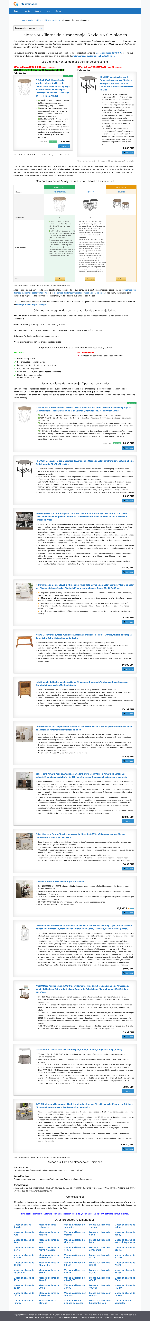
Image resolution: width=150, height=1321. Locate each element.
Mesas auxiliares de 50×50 (99, 1271)
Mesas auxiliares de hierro (24, 1248)
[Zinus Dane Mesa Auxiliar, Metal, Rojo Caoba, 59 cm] (24, 889)
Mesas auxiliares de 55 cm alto (49, 1263)
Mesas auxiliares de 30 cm (49, 1286)
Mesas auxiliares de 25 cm (24, 1286)
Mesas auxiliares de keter (49, 1241)
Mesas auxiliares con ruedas (100, 1294)
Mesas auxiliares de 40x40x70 (74, 1279)
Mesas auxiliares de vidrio (125, 1225)
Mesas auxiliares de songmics (74, 1225)
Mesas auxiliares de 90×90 (24, 1263)
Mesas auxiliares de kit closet (74, 1241)
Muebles (31, 20)
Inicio (16, 20)
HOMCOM (90, 192)
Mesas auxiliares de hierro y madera (49, 1248)
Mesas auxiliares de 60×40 (74, 1263)
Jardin (27, 11)
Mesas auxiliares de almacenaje (99, 1248)
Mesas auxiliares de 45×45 (99, 1279)
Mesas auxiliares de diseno (24, 1256)
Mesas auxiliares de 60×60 (99, 1263)
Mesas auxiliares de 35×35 (125, 1271)
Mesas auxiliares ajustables (123, 1301)
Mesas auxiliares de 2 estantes (49, 1294)
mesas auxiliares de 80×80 (108, 53)
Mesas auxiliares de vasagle (99, 1225)
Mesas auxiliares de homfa (74, 1248)
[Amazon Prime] (131, 908)
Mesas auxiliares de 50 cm (49, 1271)
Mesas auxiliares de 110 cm (125, 1286)
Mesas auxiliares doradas (22, 1225)
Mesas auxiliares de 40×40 (49, 1279)
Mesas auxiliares (52, 20)
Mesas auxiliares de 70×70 (125, 1263)
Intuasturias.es (28, 4)
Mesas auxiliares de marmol (74, 1233)
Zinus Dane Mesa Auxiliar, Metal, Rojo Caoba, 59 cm (60, 881)
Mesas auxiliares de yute (24, 1233)
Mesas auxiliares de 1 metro (24, 1301)
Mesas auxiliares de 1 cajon (125, 1294)
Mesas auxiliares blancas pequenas (73, 1301)
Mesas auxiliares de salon (99, 1233)
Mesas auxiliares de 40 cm (24, 1279)
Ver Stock (65, 146)
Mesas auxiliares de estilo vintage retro (125, 1241)
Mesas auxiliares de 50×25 (74, 1271)
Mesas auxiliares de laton (99, 1241)
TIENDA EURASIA (60, 192)
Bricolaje (57, 11)
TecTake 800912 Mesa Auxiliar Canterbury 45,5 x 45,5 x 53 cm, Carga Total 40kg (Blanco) (79, 1049)
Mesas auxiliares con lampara (75, 1294)
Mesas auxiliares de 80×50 (74, 1256)
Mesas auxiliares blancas (47, 1301)
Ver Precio (59, 279)
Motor (47, 11)
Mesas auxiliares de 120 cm (24, 1294)
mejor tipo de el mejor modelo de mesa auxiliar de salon (79, 293)
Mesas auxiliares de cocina (125, 1248)
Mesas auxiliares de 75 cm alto (24, 1271)
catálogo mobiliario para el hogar (31, 305)
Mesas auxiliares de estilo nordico (49, 1256)
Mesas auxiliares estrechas (47, 1225)
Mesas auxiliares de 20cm (125, 1279)
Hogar (16, 11)
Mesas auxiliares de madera (49, 1233)
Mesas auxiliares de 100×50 (99, 1286)
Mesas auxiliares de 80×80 (99, 1256)
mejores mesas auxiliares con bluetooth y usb (93, 56)
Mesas (40, 20)
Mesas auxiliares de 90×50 (125, 1256)
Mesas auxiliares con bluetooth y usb (100, 1301)
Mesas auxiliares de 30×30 (74, 1286)
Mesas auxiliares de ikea (24, 1241)
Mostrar (39, 28)
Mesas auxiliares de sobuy (125, 1233)
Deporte (38, 11)
